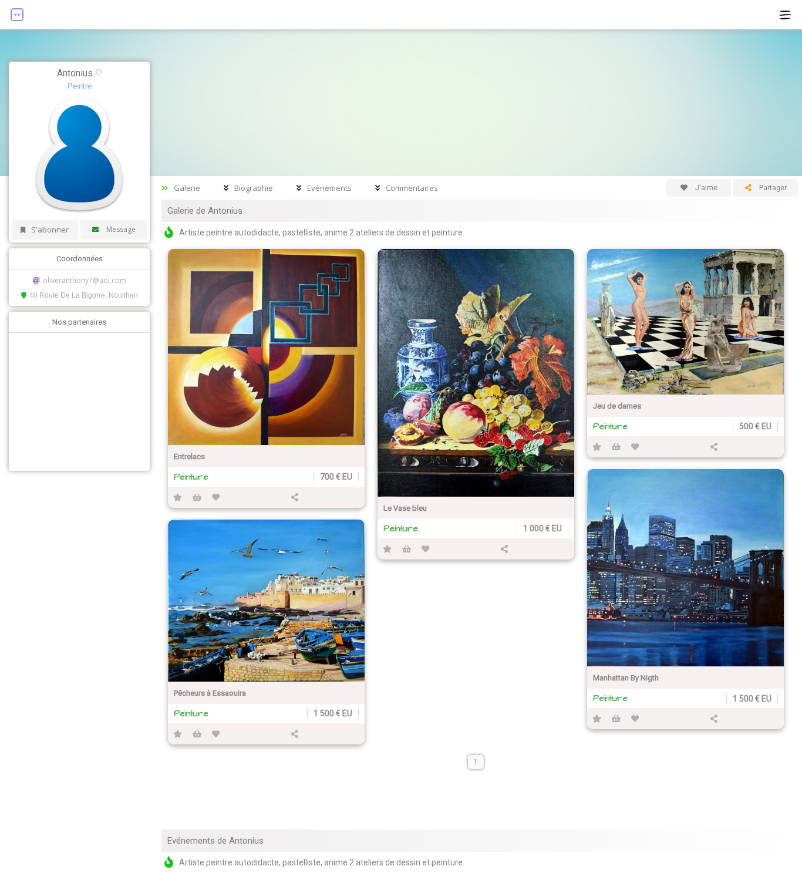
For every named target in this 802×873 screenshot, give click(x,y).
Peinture (191, 477)
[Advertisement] (76, 400)
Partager (772, 188)
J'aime (705, 188)
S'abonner (50, 229)
